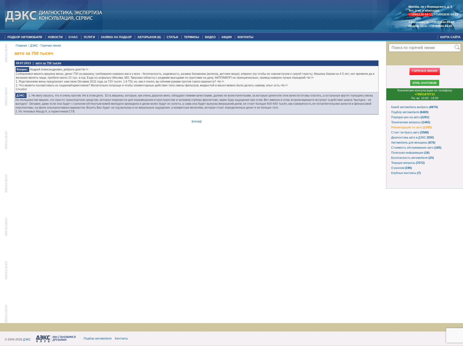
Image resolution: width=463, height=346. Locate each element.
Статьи (172, 37)
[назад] (196, 121)
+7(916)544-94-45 (440, 26)
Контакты (245, 37)
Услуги (89, 37)
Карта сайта (450, 37)
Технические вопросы (410, 122)
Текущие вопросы (408, 163)
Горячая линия (424, 71)
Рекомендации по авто (411, 127)
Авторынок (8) (149, 37)
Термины (191, 37)
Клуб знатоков (425, 83)
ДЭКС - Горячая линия (45, 45)
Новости (55, 37)
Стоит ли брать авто (410, 132)
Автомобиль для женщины (413, 142)
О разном (401, 168)
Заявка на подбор (116, 37)
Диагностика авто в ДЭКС (412, 137)
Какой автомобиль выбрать (414, 107)
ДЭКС (27, 339)
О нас (73, 37)
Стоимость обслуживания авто (416, 147)
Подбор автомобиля (24, 37)
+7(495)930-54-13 (446, 14)
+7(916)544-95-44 (442, 22)
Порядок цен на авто (410, 117)
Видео (210, 37)
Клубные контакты (406, 173)
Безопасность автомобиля (412, 157)
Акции (226, 37)
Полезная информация (410, 152)
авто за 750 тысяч (48, 63)
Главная (21, 45)
